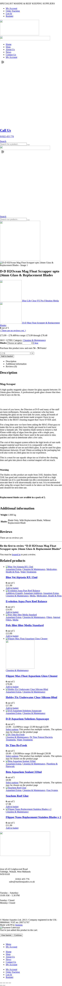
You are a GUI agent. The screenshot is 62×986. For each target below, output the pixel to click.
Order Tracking (13, 11)
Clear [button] (35, 343)
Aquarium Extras (13, 569)
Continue (18, 935)
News (8, 52)
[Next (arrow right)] (4, 985)
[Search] (28, 144)
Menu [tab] (8, 944)
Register (9, 16)
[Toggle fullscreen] (4, 982)
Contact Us (11, 54)
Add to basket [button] (12, 588)
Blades (3, 343)
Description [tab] (11, 361)
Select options (12, 729)
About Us (10, 49)
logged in (16, 554)
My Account (11, 8)
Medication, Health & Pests (49, 596)
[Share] (7, 982)
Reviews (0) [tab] (11, 366)
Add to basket (7, 356)
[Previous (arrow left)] (1, 985)
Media (32, 596)
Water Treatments (28, 572)
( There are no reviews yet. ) (13, 330)
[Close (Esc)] (10, 982)
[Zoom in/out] (1, 982)
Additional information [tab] (16, 364)
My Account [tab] (11, 947)
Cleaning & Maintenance (34, 340)
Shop (8, 47)
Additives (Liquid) (14, 593)
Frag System (52, 790)
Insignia (18, 925)
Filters (49, 617)
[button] (3, 141)
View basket (6, 935)
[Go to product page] (34, 566)
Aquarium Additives (33, 593)
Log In (9, 13)
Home (8, 44)
